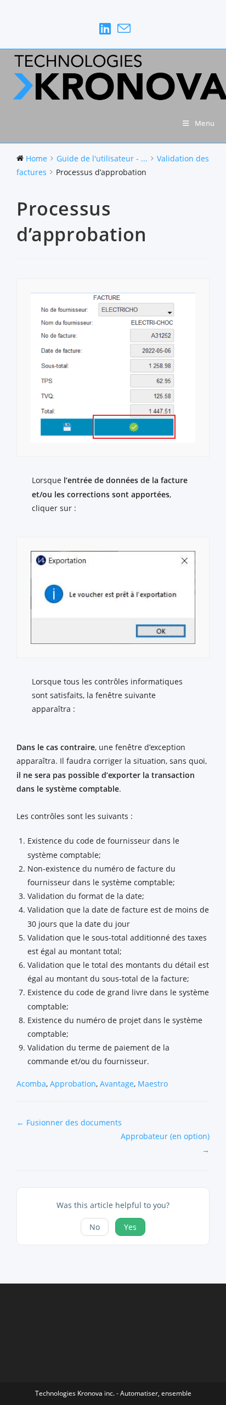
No (94, 1227)
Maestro (153, 1083)
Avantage (117, 1083)
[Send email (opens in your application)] (122, 28)
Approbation (73, 1083)
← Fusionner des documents (69, 1122)
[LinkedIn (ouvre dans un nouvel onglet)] (105, 28)
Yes (130, 1227)
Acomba (31, 1083)
